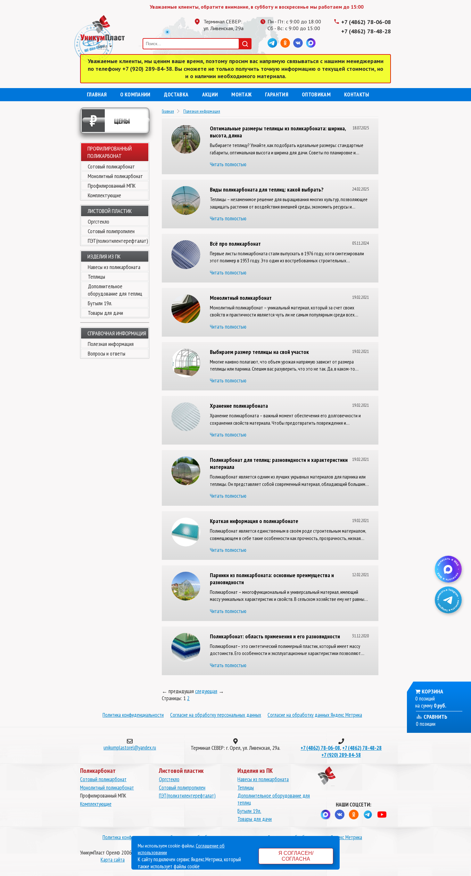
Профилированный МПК (112, 185)
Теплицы (96, 276)
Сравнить (434, 716)
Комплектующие (104, 195)
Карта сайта (113, 859)
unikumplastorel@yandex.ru (129, 747)
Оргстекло (98, 221)
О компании (135, 94)
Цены (109, 120)
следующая (206, 691)
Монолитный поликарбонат (115, 176)
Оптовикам (316, 94)
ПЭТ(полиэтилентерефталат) (118, 240)
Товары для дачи (105, 312)
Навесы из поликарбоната (114, 267)
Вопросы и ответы (106, 353)
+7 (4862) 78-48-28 (366, 31)
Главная (97, 94)
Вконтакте (298, 43)
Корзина (432, 691)
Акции (210, 94)
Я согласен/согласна (295, 856)
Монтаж (241, 94)
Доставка (176, 94)
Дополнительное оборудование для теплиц (115, 289)
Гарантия (276, 94)
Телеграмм (272, 43)
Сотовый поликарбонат (111, 166)
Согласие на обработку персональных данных (215, 714)
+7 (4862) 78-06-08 (366, 22)
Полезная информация (111, 344)
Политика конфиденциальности (133, 714)
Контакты (356, 94)
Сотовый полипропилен (111, 231)
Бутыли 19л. (100, 303)
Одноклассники (285, 43)
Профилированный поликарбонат (109, 152)
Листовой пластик (109, 211)
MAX (311, 43)
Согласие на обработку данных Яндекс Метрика (315, 714)
